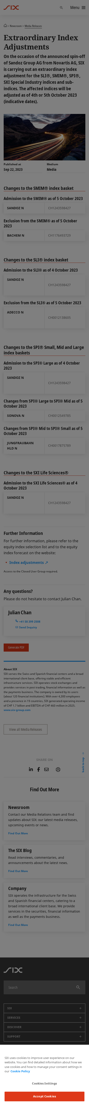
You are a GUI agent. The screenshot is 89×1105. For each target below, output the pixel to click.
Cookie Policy (20, 1071)
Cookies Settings (44, 1083)
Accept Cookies (44, 1096)
